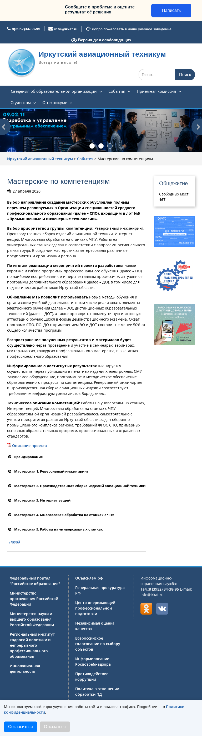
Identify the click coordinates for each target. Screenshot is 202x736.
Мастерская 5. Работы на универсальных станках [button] (58, 529)
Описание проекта (29, 445)
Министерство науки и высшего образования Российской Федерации (32, 619)
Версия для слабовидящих (104, 40)
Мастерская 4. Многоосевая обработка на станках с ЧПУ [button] (64, 514)
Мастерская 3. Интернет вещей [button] (42, 500)
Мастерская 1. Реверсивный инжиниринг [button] (51, 471)
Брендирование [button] (28, 456)
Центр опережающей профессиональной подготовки (95, 608)
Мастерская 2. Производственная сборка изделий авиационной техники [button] (79, 485)
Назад (14, 541)
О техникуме (54, 102)
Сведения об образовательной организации (54, 91)
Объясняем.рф (89, 578)
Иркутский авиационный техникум (102, 54)
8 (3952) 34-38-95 (164, 589)
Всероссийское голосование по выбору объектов (97, 644)
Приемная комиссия (156, 91)
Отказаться (55, 726)
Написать (171, 10)
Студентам (21, 102)
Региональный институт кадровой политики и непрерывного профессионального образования (32, 645)
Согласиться (20, 726)
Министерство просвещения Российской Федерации (34, 599)
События (116, 91)
